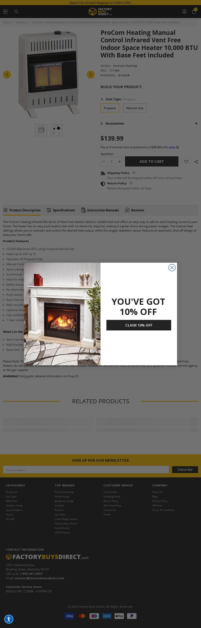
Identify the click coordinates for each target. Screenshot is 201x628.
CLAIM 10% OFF (138, 325)
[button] (9, 619)
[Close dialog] (172, 267)
